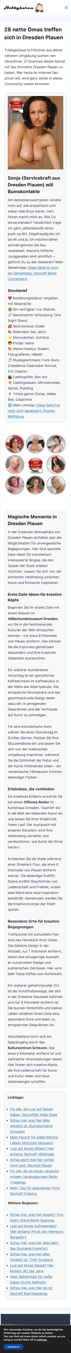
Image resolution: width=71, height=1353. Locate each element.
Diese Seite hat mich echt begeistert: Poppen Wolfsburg (34, 410)
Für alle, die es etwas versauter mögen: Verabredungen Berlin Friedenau (34, 1176)
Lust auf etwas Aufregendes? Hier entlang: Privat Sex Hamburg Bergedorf (36, 1231)
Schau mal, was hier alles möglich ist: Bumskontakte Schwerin (31, 1126)
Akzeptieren (13, 1346)
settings (42, 1340)
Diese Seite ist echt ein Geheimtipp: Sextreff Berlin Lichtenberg (33, 273)
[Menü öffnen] (66, 7)
